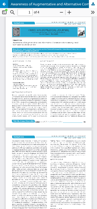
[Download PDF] (93, 4)
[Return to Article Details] (4, 4)
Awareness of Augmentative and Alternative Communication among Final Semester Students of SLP (54, 4)
